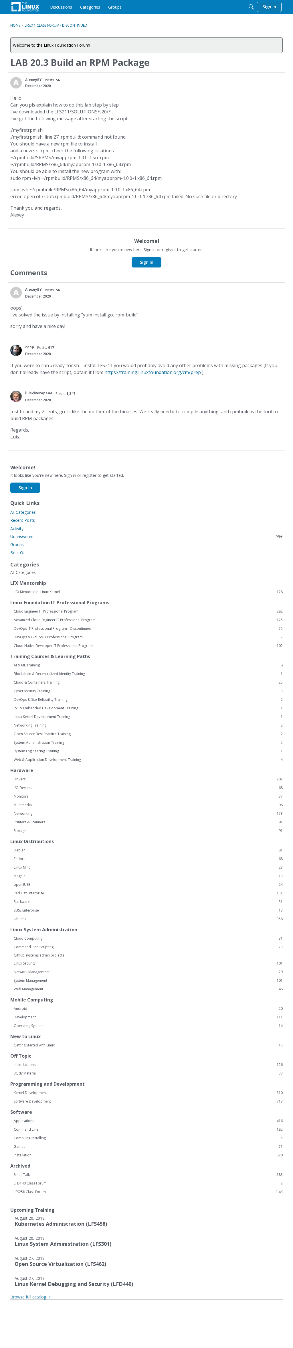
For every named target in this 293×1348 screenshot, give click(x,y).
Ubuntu (148, 919)
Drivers (148, 779)
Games (148, 1146)
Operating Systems (148, 1025)
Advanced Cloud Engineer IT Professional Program (148, 620)
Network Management (148, 972)
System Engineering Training (148, 751)
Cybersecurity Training (148, 691)
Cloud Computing (148, 938)
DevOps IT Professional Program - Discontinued (148, 628)
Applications (148, 1120)
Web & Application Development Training (148, 759)
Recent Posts (22, 520)
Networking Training (148, 725)
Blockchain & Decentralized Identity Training (148, 673)
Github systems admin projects (39, 955)
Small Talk (148, 1174)
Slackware (148, 901)
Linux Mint (148, 867)
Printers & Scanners (148, 822)
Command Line (148, 1129)
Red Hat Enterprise (148, 893)
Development (148, 1017)
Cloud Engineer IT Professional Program (148, 611)
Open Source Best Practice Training (148, 734)
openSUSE (148, 884)
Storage (148, 830)
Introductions (148, 1064)
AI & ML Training (148, 665)
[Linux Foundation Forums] (25, 6)
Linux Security (148, 963)
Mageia (148, 876)
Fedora (148, 858)
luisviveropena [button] (38, 393)
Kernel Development (148, 1092)
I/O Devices (148, 787)
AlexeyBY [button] (33, 79)
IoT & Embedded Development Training (148, 708)
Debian (148, 850)
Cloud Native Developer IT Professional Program (148, 645)
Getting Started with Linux (148, 1045)
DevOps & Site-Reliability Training (148, 699)
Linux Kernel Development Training (148, 716)
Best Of (17, 552)
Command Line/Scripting (148, 947)
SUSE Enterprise (148, 910)
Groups (17, 544)
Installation (148, 1155)
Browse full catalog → (30, 1297)
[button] (16, 82)
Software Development (148, 1101)
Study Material (148, 1073)
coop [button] (29, 347)
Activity (16, 528)
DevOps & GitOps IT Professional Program (148, 637)
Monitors (148, 796)
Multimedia (148, 805)
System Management (148, 980)
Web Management (148, 989)
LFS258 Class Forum (148, 1191)
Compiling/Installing (148, 1138)
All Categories (23, 512)
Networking (148, 813)
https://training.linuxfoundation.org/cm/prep (152, 372)
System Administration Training (148, 742)
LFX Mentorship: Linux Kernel (148, 592)
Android (148, 1008)
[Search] (251, 7)
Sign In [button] (146, 262)
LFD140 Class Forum (148, 1183)
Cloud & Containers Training (148, 682)
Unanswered (146, 536)
